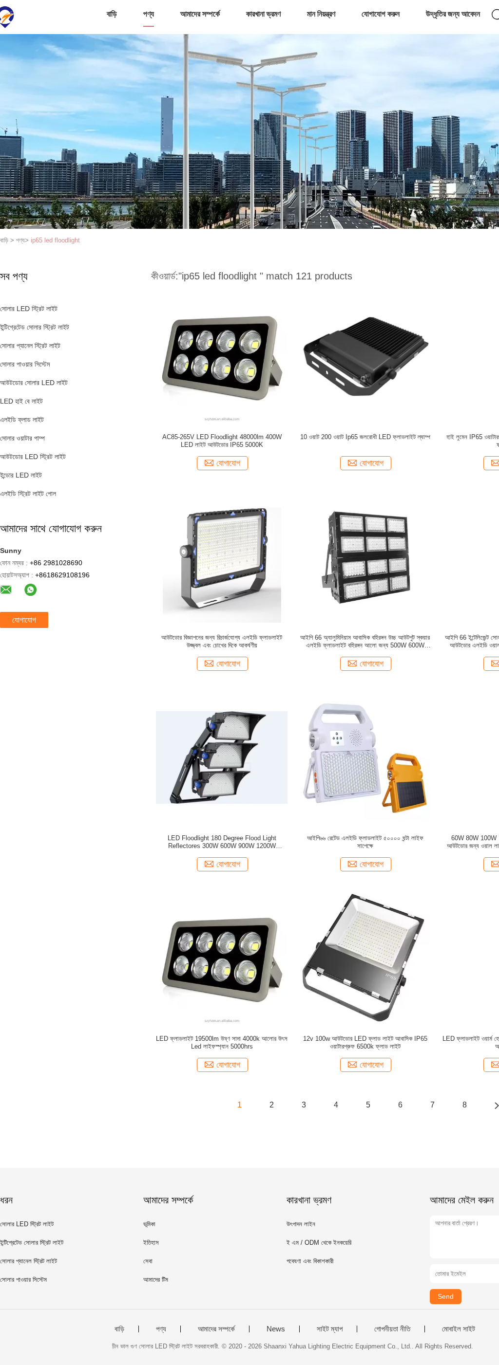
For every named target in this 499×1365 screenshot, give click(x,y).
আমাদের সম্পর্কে (200, 14)
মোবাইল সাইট (458, 1329)
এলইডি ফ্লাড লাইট (22, 420)
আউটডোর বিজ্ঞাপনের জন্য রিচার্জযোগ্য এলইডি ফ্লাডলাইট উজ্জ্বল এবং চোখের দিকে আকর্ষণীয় (221, 641)
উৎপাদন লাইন (301, 1224)
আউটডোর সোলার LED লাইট (34, 383)
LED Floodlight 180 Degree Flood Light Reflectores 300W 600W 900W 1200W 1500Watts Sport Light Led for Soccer (222, 842)
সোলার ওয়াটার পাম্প (22, 438)
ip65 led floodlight (55, 240)
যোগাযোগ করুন (381, 14)
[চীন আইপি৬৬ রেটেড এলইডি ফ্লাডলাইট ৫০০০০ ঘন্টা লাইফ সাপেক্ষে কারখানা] (365, 757)
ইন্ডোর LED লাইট (21, 475)
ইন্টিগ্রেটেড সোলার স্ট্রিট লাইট (34, 327)
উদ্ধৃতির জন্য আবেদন (453, 14)
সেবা (148, 1261)
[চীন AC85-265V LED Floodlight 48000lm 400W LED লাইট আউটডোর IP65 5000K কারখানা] (222, 356)
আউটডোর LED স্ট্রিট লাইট (33, 457)
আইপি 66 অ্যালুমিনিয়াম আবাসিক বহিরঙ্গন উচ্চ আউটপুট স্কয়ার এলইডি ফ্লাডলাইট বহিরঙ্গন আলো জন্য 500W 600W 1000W (365, 641)
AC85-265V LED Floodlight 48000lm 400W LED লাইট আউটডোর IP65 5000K (222, 440)
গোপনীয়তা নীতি (392, 1329)
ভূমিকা (149, 1224)
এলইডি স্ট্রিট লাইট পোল (28, 494)
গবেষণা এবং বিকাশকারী (310, 1261)
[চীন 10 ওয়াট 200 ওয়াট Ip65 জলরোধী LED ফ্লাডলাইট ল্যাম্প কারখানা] (365, 356)
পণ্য (148, 14)
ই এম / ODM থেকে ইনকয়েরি (319, 1242)
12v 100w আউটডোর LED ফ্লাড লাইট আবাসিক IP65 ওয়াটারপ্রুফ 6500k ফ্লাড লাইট (365, 1042)
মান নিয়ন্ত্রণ (321, 14)
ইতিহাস (151, 1242)
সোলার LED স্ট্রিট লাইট (29, 309)
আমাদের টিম (155, 1279)
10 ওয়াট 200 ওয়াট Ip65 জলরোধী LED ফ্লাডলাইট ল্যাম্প (365, 437)
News (276, 1329)
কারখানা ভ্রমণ (263, 14)
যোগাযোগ (24, 620)
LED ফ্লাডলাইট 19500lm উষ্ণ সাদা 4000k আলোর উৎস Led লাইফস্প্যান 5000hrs (222, 1042)
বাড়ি (112, 14)
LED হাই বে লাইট (21, 401)
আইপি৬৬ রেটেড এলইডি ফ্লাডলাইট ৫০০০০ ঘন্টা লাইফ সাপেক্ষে (365, 841)
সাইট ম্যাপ (330, 1329)
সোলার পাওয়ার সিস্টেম (25, 364)
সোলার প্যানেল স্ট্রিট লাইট (30, 346)
